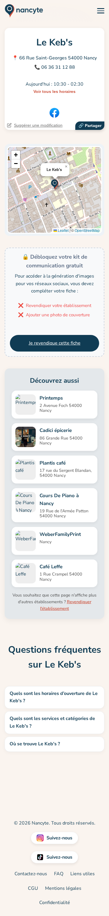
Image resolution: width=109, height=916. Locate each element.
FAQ (58, 874)
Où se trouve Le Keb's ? (35, 744)
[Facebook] (54, 112)
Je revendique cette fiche (55, 343)
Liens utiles (82, 874)
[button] (54, 184)
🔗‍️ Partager (89, 125)
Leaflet (63, 230)
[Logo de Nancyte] (21, 10)
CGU (33, 888)
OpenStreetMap (87, 230)
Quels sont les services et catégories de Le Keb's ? (52, 722)
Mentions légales (63, 888)
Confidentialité (54, 902)
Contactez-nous (31, 874)
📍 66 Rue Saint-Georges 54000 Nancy (54, 58)
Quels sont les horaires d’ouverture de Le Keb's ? (54, 697)
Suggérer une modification (38, 125)
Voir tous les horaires (54, 91)
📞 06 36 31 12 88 (54, 67)
